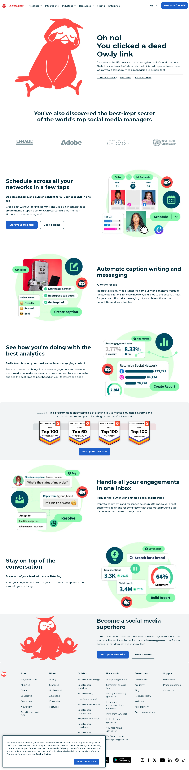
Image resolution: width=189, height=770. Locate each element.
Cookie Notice (43, 754)
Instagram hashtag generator (116, 695)
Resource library (143, 696)
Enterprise (114, 6)
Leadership (26, 696)
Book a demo (52, 224)
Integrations (52, 6)
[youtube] (161, 760)
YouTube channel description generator (117, 738)
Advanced (54, 696)
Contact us (168, 690)
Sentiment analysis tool (116, 686)
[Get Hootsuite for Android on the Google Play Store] (122, 760)
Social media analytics (84, 686)
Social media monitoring (84, 725)
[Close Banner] (101, 738)
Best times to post (87, 699)
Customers (26, 701)
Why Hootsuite (29, 679)
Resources (85, 6)
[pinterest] (176, 760)
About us (25, 685)
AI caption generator (117, 679)
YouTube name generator (114, 729)
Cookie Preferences (86, 761)
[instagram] (141, 760)
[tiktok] (183, 760)
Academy (140, 685)
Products (34, 6)
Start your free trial (174, 5)
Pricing (101, 6)
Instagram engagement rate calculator (115, 705)
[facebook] (148, 760)
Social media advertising (84, 734)
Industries (67, 6)
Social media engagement (85, 711)
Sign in (153, 5)
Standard (54, 685)
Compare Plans (106, 77)
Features (125, 77)
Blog (137, 690)
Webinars (139, 701)
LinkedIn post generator (113, 721)
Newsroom (26, 707)
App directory (142, 707)
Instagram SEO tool (116, 713)
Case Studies (143, 77)
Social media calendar (89, 704)
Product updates (172, 685)
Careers (25, 690)
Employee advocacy (88, 718)
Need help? (169, 679)
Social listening (85, 693)
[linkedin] (169, 760)
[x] (153, 760)
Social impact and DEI (30, 714)
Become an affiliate (145, 712)
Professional (55, 690)
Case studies (141, 679)
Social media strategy (89, 679)
